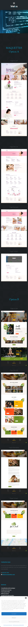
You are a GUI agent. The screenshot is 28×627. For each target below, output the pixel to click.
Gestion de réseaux (6, 590)
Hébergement (5, 593)
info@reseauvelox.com (8, 574)
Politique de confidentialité (18, 625)
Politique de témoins (8, 625)
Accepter (14, 614)
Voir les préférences (14, 621)
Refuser (14, 617)
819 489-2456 (5, 572)
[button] (26, 598)
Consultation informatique (8, 588)
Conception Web (5, 592)
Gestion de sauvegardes (7, 595)
